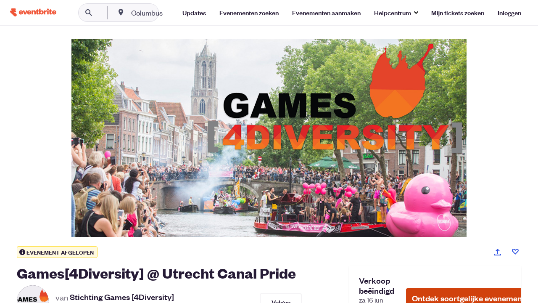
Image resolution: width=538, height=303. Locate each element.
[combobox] (174, 12)
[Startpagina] (33, 12)
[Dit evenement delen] (497, 252)
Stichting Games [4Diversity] (122, 297)
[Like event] (515, 252)
